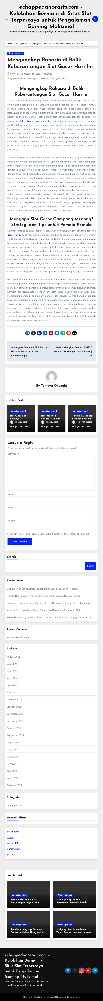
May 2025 (12, 764)
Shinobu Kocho (21, 422)
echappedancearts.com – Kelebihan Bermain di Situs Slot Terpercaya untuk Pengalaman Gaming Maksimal (27, 966)
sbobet (10, 837)
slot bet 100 (13, 843)
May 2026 (12, 678)
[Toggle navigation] (7, 18)
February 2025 (14, 785)
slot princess (13, 831)
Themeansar (73, 997)
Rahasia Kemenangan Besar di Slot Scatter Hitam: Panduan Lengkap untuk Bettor (49, 617)
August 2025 (13, 742)
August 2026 (13, 657)
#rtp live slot (43, 78)
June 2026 (12, 671)
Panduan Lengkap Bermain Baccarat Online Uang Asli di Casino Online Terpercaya (49, 603)
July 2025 (12, 749)
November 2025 (15, 721)
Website (11, 520)
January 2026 (14, 707)
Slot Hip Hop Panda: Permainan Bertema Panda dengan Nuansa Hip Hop (43, 596)
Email (11, 507)
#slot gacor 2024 (58, 78)
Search (11, 557)
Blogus (59, 997)
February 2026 (14, 699)
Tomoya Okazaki (23, 74)
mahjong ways (14, 849)
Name (11, 494)
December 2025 (15, 714)
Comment (13, 454)
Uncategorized (15, 53)
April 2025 (12, 771)
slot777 (10, 854)
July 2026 (12, 664)
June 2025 (12, 756)
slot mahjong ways (29, 121)
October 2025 (14, 728)
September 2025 (15, 735)
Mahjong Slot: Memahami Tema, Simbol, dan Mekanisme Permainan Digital (45, 610)
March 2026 (13, 692)
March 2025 (13, 778)
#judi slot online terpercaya (23, 78)
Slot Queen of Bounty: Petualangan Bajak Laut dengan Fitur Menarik (42, 589)
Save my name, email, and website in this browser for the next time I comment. (50, 534)
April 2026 (12, 685)
